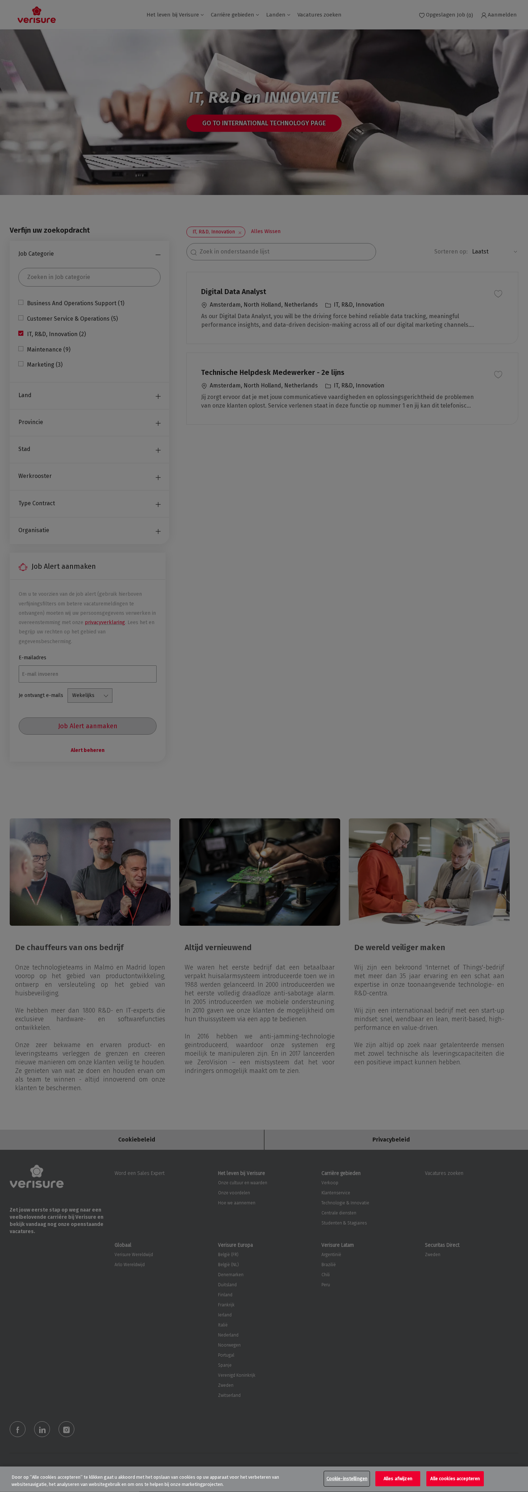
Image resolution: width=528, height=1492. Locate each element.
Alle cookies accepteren (455, 1478)
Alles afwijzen (398, 1478)
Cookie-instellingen (346, 1478)
